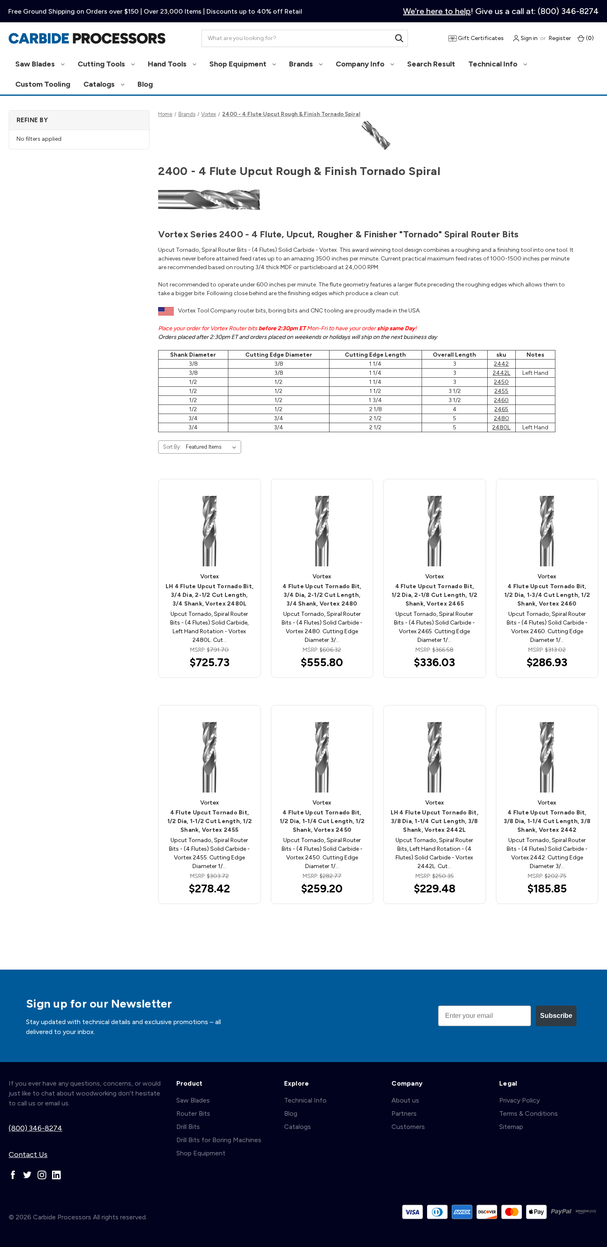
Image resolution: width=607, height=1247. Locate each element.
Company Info (361, 64)
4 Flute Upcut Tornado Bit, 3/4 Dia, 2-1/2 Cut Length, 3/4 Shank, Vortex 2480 (322, 595)
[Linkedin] (56, 1175)
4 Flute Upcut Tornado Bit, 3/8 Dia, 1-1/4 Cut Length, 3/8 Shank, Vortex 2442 (547, 821)
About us (405, 1100)
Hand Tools (168, 64)
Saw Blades (36, 64)
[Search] (399, 38)
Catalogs (99, 84)
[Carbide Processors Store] (87, 38)
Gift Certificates (480, 38)
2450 (501, 382)
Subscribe (556, 1015)
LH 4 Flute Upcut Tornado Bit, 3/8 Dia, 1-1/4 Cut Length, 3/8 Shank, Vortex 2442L (435, 821)
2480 (501, 418)
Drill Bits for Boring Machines (218, 1140)
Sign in (528, 38)
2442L (501, 372)
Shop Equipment (238, 64)
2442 (501, 363)
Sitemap (511, 1127)
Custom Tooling (42, 84)
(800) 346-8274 (35, 1128)
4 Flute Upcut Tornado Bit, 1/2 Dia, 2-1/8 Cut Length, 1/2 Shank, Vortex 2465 (434, 595)
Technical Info (493, 64)
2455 (501, 391)
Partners (404, 1113)
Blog (145, 84)
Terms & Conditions (528, 1113)
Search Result (431, 64)
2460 (501, 400)
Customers (408, 1127)
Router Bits (193, 1113)
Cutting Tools (102, 64)
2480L (501, 427)
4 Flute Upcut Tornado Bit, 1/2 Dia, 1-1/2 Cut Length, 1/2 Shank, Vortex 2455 (209, 821)
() (589, 38)
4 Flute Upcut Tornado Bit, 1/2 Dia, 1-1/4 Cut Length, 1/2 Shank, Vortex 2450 (322, 821)
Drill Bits (188, 1127)
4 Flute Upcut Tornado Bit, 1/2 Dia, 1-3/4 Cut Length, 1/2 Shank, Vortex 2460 (547, 595)
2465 (501, 409)
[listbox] (213, 447)
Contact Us (28, 1154)
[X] (27, 1175)
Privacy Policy (519, 1100)
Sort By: (172, 447)
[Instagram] (42, 1175)
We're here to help (437, 11)
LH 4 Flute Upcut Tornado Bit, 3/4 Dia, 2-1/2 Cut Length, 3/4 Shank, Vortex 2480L (210, 595)
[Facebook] (13, 1175)
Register (559, 38)
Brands (302, 64)
